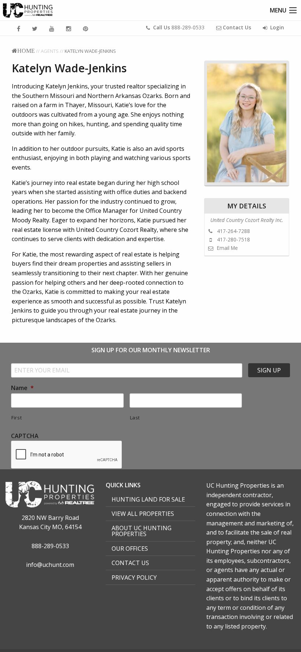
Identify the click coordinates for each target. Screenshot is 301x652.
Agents (50, 51)
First (16, 417)
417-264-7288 (232, 230)
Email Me (226, 247)
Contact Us (130, 563)
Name (22, 388)
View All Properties (143, 514)
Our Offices (130, 548)
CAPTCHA (25, 436)
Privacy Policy (134, 577)
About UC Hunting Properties (141, 531)
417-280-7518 (232, 239)
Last (135, 417)
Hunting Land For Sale (148, 499)
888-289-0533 (178, 27)
